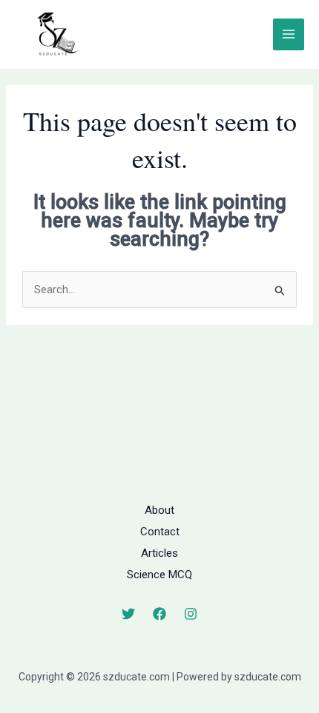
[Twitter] (128, 613)
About (159, 510)
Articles (159, 553)
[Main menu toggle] (289, 34)
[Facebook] (159, 613)
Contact (160, 531)
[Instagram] (190, 613)
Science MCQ (159, 574)
